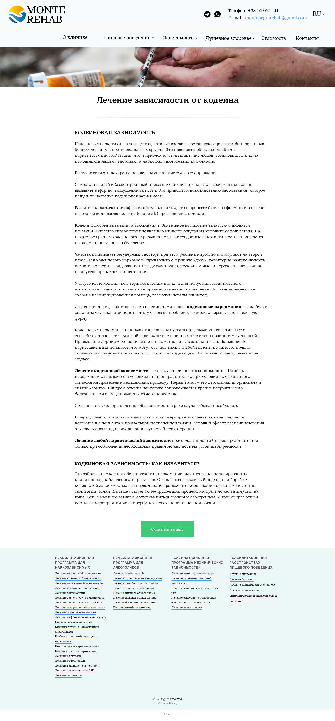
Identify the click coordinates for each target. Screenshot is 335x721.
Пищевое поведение (127, 37)
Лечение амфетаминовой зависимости (81, 617)
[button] (167, 529)
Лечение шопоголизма (186, 607)
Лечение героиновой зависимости (78, 574)
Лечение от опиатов (68, 675)
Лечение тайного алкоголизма (134, 588)
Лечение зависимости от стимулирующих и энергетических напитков (253, 595)
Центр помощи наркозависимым (77, 646)
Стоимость (273, 38)
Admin (167, 714)
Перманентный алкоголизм (132, 607)
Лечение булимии (242, 579)
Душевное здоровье (228, 38)
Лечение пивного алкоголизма (134, 593)
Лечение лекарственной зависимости (80, 607)
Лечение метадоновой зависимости (79, 583)
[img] (35, 15)
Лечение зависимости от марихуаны (79, 598)
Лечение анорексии (243, 574)
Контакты (307, 38)
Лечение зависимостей (128, 574)
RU (317, 14)
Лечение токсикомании (70, 593)
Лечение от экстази (68, 656)
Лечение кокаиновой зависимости (78, 588)
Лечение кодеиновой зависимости (78, 578)
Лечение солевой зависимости (75, 612)
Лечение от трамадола (70, 661)
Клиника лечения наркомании (76, 651)
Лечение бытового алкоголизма (134, 603)
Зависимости (178, 38)
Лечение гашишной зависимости (77, 666)
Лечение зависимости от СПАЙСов (78, 603)
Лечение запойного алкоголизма (135, 583)
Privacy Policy (167, 703)
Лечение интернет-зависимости (192, 574)
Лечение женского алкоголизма (134, 598)
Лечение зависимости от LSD (74, 671)
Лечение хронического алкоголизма (137, 578)
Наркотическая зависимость (74, 622)
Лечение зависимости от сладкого (253, 585)
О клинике (75, 37)
